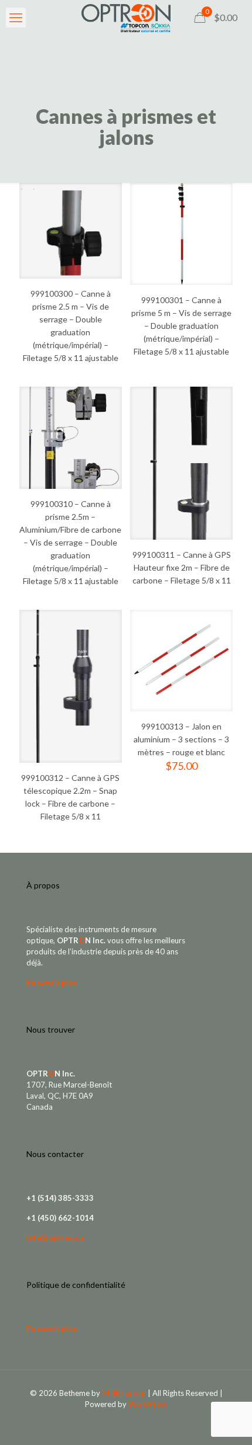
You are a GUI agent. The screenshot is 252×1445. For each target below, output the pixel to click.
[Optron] (126, 17)
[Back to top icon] (228, 1421)
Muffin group (124, 1393)
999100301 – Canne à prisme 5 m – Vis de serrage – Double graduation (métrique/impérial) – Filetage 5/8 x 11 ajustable (181, 325)
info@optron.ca (55, 1237)
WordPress (147, 1404)
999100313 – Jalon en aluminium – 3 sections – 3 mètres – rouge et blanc (181, 739)
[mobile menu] (16, 17)
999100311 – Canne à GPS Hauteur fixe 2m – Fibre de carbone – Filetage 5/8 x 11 (181, 567)
